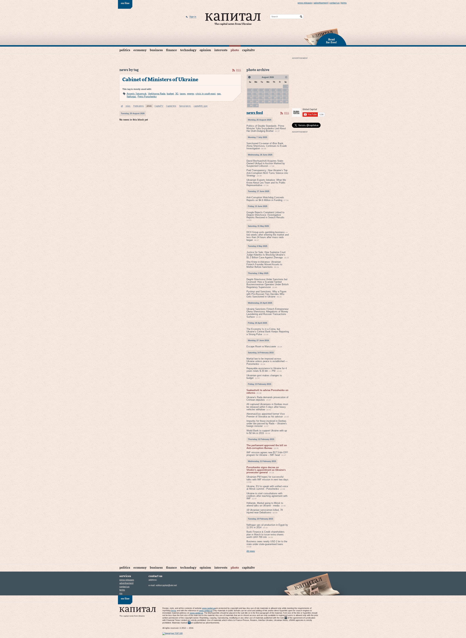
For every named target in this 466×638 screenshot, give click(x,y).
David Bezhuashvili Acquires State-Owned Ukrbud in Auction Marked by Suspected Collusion (265, 163)
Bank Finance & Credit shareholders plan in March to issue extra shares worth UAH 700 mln (265, 534)
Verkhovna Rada (156, 93)
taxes (183, 93)
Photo (235, 50)
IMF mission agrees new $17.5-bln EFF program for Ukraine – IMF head (267, 453)
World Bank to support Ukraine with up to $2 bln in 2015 (266, 431)
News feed (254, 113)
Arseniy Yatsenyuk (137, 93)
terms (344, 3)
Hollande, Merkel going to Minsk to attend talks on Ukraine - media (264, 504)
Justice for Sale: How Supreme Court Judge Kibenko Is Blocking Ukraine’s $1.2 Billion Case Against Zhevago (266, 255)
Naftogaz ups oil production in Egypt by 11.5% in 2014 (267, 526)
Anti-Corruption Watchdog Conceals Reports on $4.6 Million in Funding (265, 198)
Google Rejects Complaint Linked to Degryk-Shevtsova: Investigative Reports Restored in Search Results (265, 215)
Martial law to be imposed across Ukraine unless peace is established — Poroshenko (267, 361)
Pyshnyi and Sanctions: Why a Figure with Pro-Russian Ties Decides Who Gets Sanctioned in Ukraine (266, 294)
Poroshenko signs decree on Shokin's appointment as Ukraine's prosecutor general (266, 470)
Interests (220, 50)
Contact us (334, 3)
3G (176, 93)
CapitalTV (248, 50)
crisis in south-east (206, 93)
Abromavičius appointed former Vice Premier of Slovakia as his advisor (265, 415)
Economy (140, 50)
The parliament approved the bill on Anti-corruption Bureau (266, 446)
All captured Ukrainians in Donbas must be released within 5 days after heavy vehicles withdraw (267, 407)
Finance (171, 50)
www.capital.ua (208, 608)
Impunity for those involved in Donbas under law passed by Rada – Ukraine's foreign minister (266, 424)
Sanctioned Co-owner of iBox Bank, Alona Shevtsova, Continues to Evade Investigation (266, 146)
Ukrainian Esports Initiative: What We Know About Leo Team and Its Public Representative (266, 183)
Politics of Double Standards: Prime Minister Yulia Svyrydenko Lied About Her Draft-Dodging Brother (266, 129)
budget (170, 93)
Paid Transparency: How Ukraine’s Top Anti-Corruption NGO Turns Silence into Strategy (267, 173)
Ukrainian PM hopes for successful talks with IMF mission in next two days (267, 478)
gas (219, 93)
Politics (124, 50)
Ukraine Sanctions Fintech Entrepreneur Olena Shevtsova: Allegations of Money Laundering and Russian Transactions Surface (267, 313)
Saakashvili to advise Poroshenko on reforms (267, 391)
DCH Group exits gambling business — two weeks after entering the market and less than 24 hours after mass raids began (267, 236)
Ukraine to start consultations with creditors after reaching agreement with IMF (266, 496)
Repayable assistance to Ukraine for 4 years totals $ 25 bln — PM (266, 369)
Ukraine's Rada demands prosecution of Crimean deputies (267, 398)
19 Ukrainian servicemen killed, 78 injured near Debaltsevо (264, 511)
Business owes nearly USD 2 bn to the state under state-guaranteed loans (266, 542)
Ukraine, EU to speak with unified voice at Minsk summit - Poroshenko (267, 487)
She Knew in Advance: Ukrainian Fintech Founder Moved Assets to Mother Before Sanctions (264, 264)
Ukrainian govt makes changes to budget (264, 376)
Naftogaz (131, 96)
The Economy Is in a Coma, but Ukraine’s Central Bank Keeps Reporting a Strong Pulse (267, 332)
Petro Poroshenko (147, 96)
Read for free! (331, 41)
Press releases (305, 3)
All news (250, 551)
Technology (188, 50)
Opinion (205, 50)
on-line (125, 3)
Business (156, 50)
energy (190, 93)
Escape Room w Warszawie (261, 346)
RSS (238, 70)
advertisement (321, 3)
